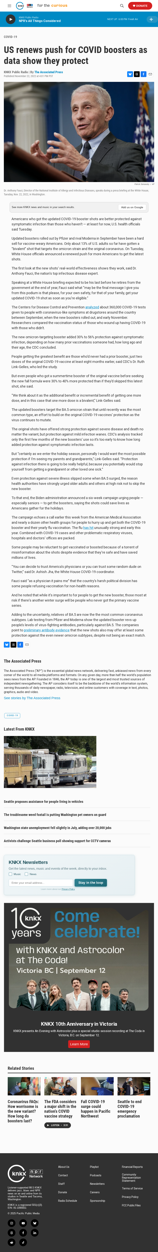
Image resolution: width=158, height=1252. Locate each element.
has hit (88, 528)
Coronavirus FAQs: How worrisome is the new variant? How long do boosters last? (23, 1111)
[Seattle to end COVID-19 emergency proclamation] (134, 1086)
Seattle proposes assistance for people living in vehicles (43, 802)
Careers (95, 1192)
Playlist (94, 1167)
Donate (141, 5)
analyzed (92, 307)
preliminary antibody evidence (47, 630)
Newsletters (97, 1183)
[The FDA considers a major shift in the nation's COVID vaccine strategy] (60, 1086)
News (33, 874)
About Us (63, 1167)
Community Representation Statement (131, 1177)
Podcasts (95, 1175)
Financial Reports (132, 1167)
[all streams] (152, 19)
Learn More (79, 1044)
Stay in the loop (90, 882)
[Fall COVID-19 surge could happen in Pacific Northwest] (97, 1086)
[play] (11, 19)
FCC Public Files (131, 1205)
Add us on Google (132, 207)
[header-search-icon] (122, 6)
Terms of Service (132, 1188)
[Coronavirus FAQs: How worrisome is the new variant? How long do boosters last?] (24, 1086)
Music (17, 874)
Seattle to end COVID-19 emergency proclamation (130, 1109)
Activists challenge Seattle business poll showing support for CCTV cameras (57, 841)
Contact (63, 1175)
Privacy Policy (68, 889)
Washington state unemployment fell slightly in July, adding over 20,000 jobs (57, 828)
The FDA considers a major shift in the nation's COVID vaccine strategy (60, 1109)
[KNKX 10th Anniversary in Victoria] (79, 959)
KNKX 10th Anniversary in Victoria (79, 1024)
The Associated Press (48, 72)
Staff (61, 1183)
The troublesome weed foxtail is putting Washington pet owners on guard (55, 815)
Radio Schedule (67, 1200)
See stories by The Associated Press (32, 698)
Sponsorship (97, 1200)
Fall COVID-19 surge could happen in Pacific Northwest (95, 1109)
